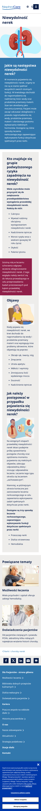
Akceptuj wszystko (20, 806)
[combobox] (13, 15)
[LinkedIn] (20, 660)
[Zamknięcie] (38, 764)
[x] (13, 660)
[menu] (36, 6)
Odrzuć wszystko (20, 800)
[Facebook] (6, 660)
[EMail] (28, 660)
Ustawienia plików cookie (20, 793)
